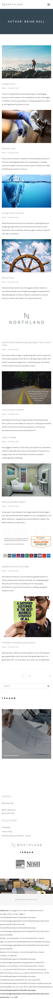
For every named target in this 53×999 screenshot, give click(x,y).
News (4, 88)
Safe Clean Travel (8, 148)
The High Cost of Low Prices (12, 213)
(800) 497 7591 (8, 803)
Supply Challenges (9, 437)
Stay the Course (8, 277)
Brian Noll (15, 88)
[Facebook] (2, 698)
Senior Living (7, 831)
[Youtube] (9, 698)
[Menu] (48, 4)
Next (48, 676)
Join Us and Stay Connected (13, 409)
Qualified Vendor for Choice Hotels (15, 566)
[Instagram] (14, 698)
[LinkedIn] (7, 698)
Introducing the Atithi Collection (14, 502)
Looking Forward (8, 84)
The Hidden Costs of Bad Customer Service (18, 642)
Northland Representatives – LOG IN (16, 836)
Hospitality (6, 827)
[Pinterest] (12, 698)
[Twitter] (4, 698)
